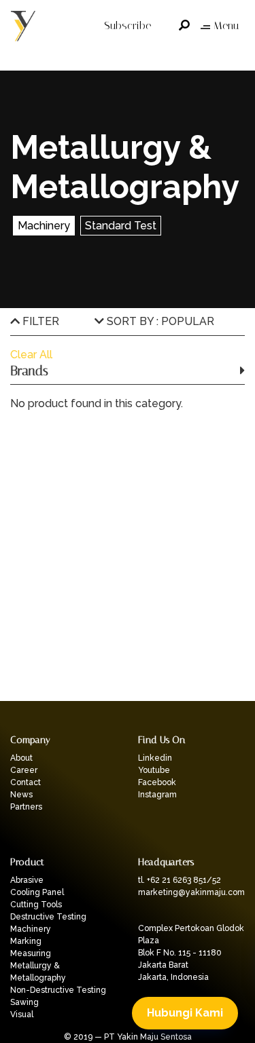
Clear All (31, 354)
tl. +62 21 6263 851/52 (179, 880)
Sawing (24, 1002)
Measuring (30, 953)
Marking (25, 941)
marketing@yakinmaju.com (191, 892)
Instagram (157, 794)
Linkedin (155, 758)
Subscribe (127, 25)
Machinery (30, 929)
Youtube (154, 770)
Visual (21, 1014)
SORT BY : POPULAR (159, 321)
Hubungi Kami (185, 1012)
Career (23, 770)
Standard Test (120, 225)
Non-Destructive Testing (58, 990)
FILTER (39, 321)
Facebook (157, 782)
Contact (25, 782)
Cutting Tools (36, 904)
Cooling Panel (37, 892)
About (21, 758)
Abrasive (27, 880)
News (21, 794)
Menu (226, 25)
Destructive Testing (48, 917)
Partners (26, 807)
